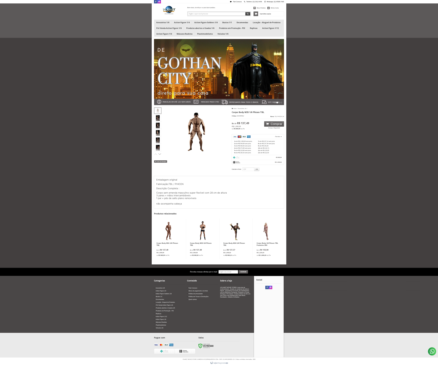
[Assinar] (243, 272)
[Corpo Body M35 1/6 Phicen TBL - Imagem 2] (158, 118)
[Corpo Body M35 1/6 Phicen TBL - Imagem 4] (158, 133)
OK (257, 169)
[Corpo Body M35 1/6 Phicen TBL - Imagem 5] (158, 140)
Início (234, 108)
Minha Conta (275, 8)
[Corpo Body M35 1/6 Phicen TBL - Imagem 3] (158, 125)
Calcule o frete (236, 169)
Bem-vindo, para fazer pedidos (201, 7)
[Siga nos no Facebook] (155, 2)
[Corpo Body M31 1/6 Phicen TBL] (169, 239)
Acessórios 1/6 (242, 108)
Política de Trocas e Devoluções (199, 296)
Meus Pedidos (261, 8)
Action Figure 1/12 (161, 316)
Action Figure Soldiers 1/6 (164, 294)
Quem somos (193, 299)
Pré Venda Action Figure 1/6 (164, 305)
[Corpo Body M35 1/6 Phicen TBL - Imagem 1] (158, 110)
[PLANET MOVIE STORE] (169, 11)
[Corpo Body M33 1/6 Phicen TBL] (202, 239)
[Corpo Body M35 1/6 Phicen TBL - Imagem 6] (158, 147)
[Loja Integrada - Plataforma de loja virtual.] (219, 363)
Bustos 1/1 (159, 296)
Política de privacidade (196, 294)
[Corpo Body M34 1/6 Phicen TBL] (235, 239)
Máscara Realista (161, 322)
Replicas (158, 313)
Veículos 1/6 (159, 328)
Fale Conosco (237, 2)
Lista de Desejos (161, 161)
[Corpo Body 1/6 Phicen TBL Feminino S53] (269, 239)
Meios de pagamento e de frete (198, 291)
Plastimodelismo (161, 325)
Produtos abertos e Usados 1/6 (165, 308)
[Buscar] (247, 14)
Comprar (276, 124)
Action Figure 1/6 (161, 319)
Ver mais (170, 248)
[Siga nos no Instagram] (159, 2)
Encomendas (160, 299)
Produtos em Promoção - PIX (165, 311)
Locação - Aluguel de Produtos (165, 302)
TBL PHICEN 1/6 (279, 116)
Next (160, 154)
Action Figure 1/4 (161, 291)
